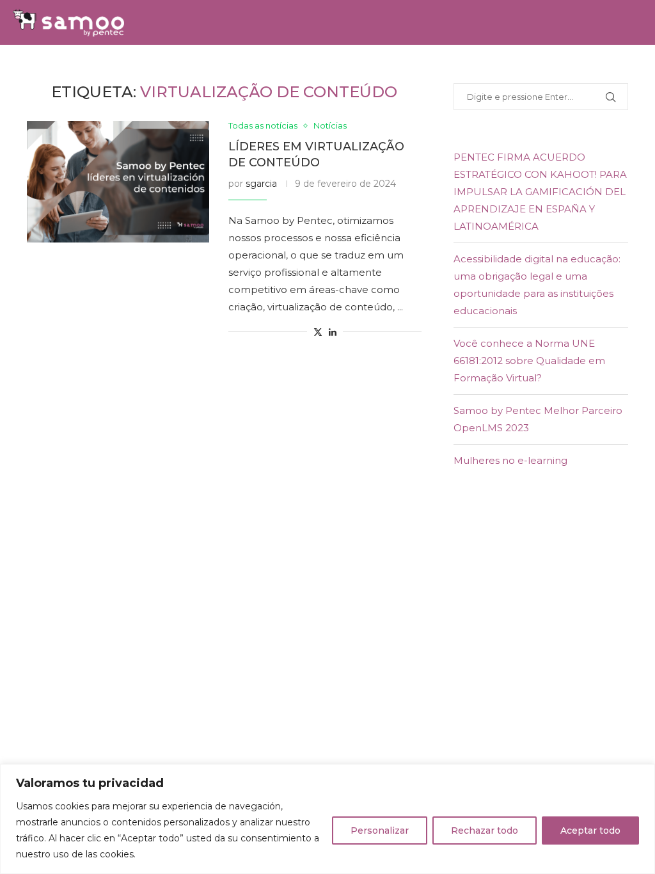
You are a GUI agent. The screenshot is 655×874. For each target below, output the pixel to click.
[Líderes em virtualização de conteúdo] (118, 181)
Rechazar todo (484, 830)
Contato (598, 67)
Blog (550, 67)
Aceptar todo (590, 830)
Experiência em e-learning (452, 67)
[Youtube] (638, 114)
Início (82, 67)
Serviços (195, 67)
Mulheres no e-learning (510, 460)
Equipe (248, 67)
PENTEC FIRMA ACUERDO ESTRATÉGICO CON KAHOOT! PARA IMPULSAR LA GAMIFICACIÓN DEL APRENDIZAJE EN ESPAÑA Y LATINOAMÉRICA (540, 191)
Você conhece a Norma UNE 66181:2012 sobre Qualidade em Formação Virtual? (529, 360)
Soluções (134, 67)
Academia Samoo (323, 67)
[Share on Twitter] (317, 332)
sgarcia (261, 183)
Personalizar (380, 830)
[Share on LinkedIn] (332, 332)
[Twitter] (609, 114)
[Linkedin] (624, 114)
